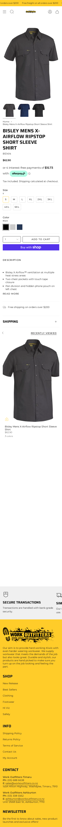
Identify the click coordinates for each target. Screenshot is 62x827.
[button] (12, 12)
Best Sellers (10, 689)
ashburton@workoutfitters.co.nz (25, 798)
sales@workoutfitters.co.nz (22, 783)
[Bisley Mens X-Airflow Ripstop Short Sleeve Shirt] (31, 380)
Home (6, 121)
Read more (11, 293)
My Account (10, 757)
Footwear (8, 701)
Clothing (8, 695)
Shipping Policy (12, 733)
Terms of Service (13, 745)
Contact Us (9, 751)
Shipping (10, 321)
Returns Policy (11, 739)
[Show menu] (4, 12)
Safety (6, 714)
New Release (10, 683)
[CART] (57, 12)
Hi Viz (6, 707)
